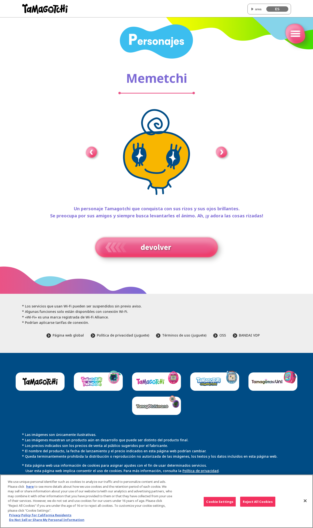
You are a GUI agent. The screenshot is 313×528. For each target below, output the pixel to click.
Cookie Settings (219, 501)
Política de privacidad (200, 470)
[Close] (305, 500)
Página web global (68, 335)
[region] (156, 501)
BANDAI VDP (249, 335)
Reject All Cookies (257, 501)
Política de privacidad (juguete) (123, 335)
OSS (222, 335)
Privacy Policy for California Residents (40, 515)
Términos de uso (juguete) (184, 335)
